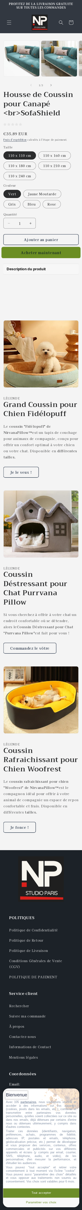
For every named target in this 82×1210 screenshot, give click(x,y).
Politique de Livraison (28, 950)
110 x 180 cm (19, 165)
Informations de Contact (30, 1047)
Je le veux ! (21, 472)
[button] (9, 23)
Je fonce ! (19, 827)
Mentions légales (23, 1057)
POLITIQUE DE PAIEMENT (33, 977)
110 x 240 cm (19, 176)
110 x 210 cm (54, 165)
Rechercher (19, 1006)
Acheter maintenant (41, 252)
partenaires (28, 1102)
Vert (12, 194)
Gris (12, 204)
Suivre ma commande (27, 1016)
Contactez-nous (22, 1036)
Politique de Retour (26, 940)
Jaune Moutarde (42, 194)
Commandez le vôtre (29, 648)
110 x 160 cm (54, 155)
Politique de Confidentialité (33, 930)
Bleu (32, 204)
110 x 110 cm (19, 155)
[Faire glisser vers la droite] (51, 85)
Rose (51, 204)
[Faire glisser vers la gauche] (31, 85)
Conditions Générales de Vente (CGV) (35, 963)
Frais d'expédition (15, 139)
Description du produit (26, 269)
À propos (16, 1026)
